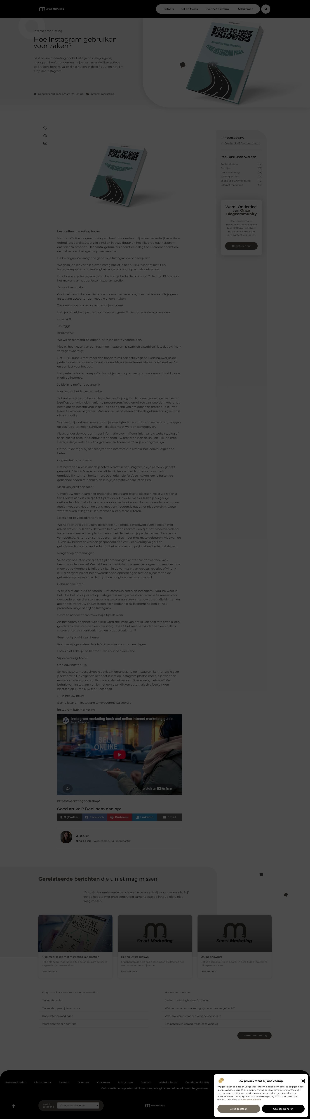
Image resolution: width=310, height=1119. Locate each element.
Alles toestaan (239, 1108)
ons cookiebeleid (252, 1099)
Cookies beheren (283, 1108)
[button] (303, 1081)
